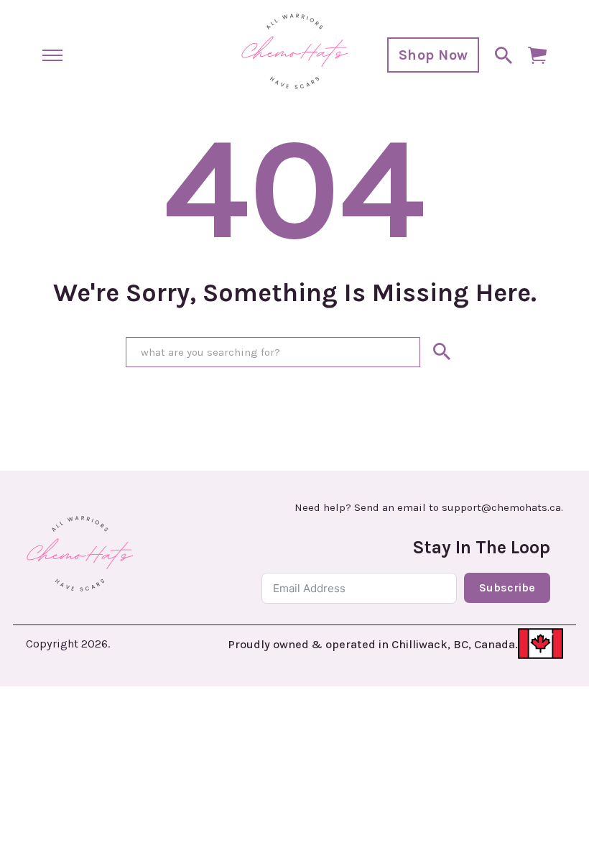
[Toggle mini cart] (537, 55)
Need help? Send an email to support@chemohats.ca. (428, 507)
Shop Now (433, 55)
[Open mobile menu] (52, 55)
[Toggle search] (503, 55)
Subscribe (507, 587)
